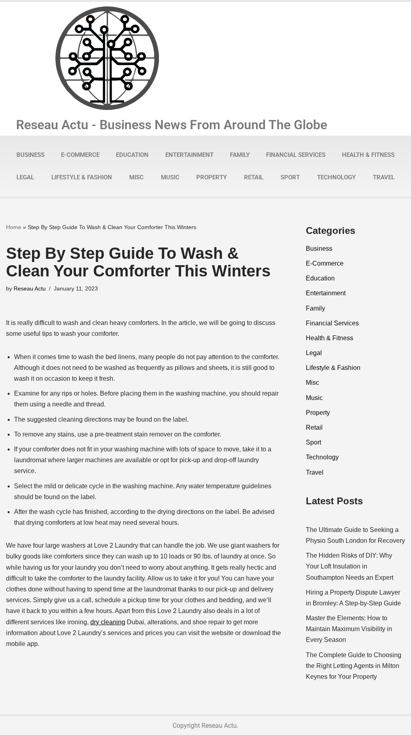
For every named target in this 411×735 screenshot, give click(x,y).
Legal (25, 177)
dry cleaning (107, 622)
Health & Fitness (368, 154)
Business (30, 154)
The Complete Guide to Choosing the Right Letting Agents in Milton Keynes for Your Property (353, 666)
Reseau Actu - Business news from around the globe (171, 124)
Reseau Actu (30, 288)
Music (170, 177)
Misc (136, 177)
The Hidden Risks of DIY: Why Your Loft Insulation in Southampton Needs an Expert (349, 566)
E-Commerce (80, 154)
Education (132, 154)
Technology (336, 177)
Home (13, 227)
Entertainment (189, 154)
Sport (290, 177)
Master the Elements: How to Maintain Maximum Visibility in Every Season (349, 629)
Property (211, 177)
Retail (253, 177)
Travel (384, 177)
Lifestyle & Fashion (81, 177)
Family (240, 154)
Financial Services (296, 154)
